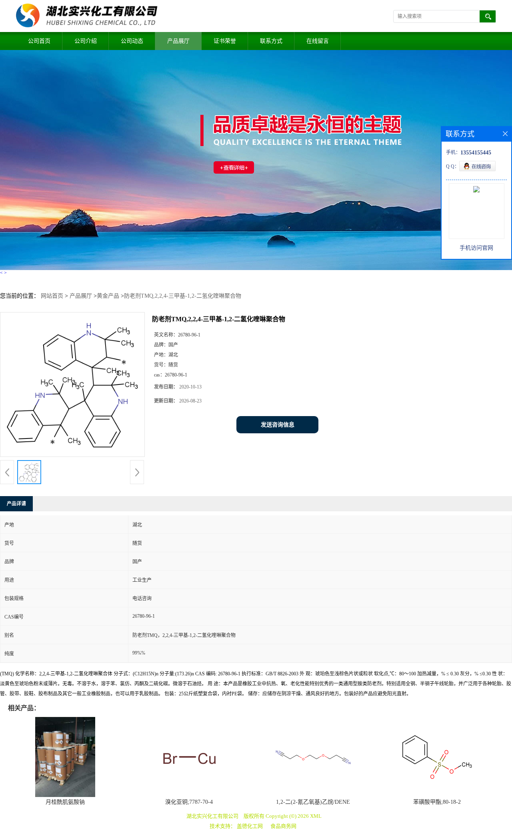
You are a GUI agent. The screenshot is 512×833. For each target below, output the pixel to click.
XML (316, 816)
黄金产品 (108, 296)
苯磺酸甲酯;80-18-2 (437, 802)
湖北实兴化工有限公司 (212, 816)
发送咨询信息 (277, 425)
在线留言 (317, 41)
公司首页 (39, 41)
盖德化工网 (250, 826)
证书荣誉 (225, 41)
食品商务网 (283, 826)
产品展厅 (178, 41)
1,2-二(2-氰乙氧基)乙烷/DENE (313, 802)
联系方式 (271, 41)
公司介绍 (85, 41)
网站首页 (52, 296)
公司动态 (132, 41)
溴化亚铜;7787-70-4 (189, 802)
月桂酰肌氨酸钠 (65, 802)
